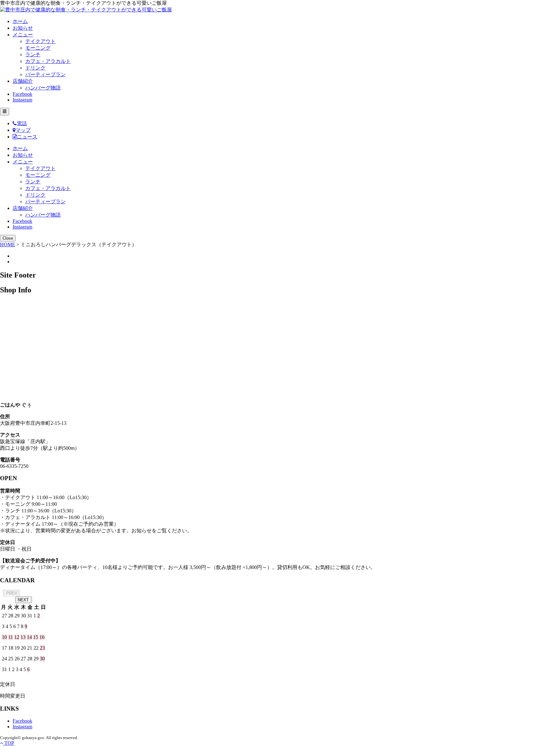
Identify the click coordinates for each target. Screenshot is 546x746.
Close (8, 238)
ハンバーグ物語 (43, 87)
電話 (22, 123)
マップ (23, 130)
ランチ (32, 54)
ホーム (20, 21)
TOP (8, 743)
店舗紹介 (23, 81)
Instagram (22, 99)
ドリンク (35, 67)
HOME (7, 244)
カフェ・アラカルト (48, 61)
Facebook (22, 94)
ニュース (27, 136)
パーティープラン (45, 74)
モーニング (38, 48)
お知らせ (23, 28)
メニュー (23, 34)
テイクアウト (40, 41)
